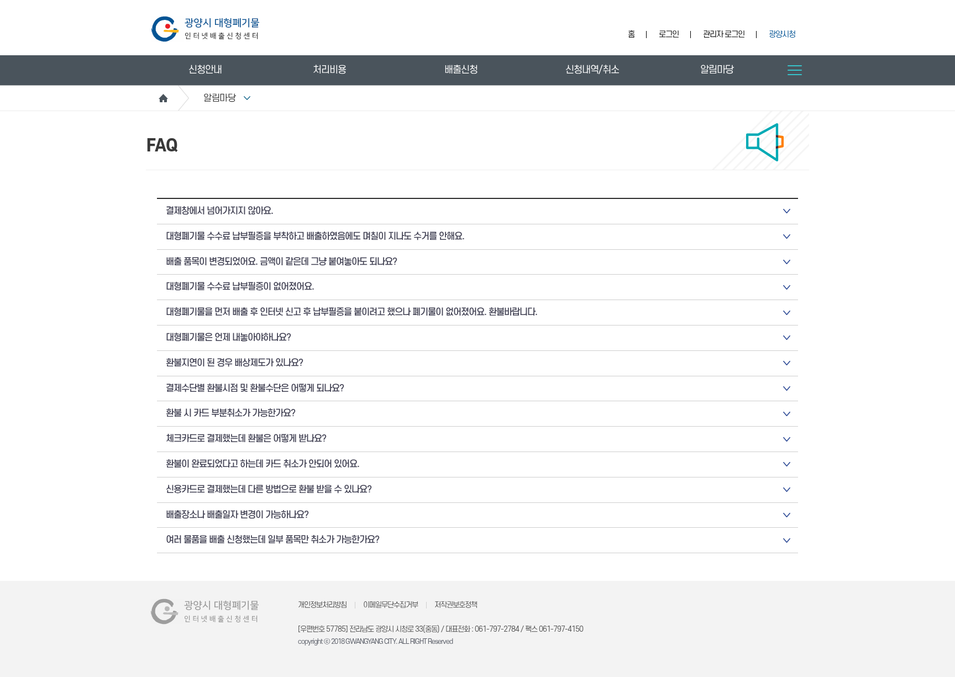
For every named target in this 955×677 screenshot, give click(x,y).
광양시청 (782, 34)
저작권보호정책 (455, 605)
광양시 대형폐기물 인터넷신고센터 (205, 29)
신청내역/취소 (592, 70)
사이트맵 (795, 70)
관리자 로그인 (723, 34)
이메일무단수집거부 (390, 605)
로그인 (669, 34)
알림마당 (716, 70)
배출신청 (461, 70)
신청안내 (205, 70)
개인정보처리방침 (322, 605)
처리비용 (329, 70)
